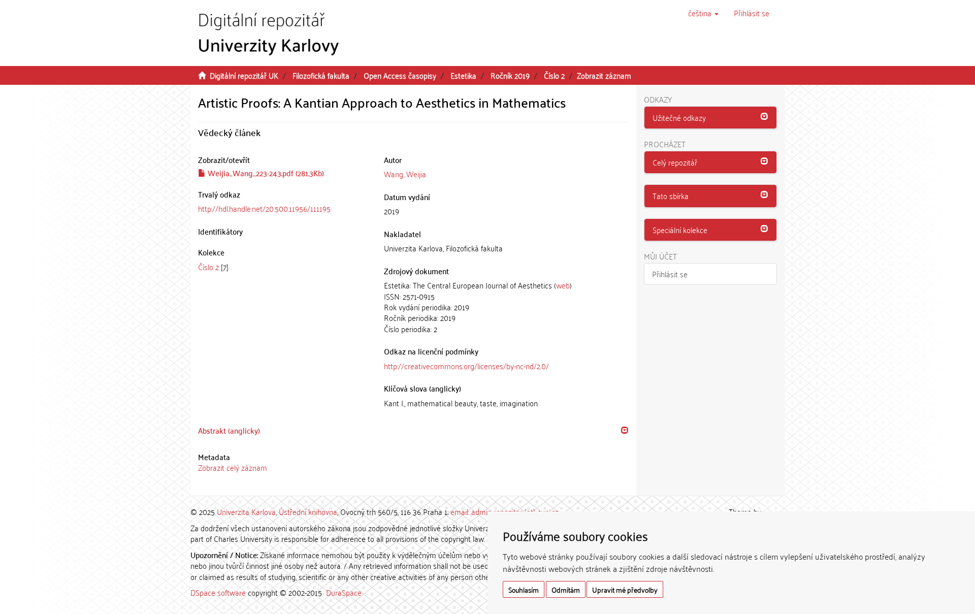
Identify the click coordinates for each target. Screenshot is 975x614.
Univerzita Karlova (246, 511)
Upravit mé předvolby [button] (625, 589)
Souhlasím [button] (523, 589)
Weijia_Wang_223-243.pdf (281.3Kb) (265, 173)
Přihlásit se (670, 274)
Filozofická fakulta (320, 75)
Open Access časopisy (400, 75)
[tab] (413, 430)
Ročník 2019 (510, 75)
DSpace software (218, 592)
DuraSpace (344, 592)
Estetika (463, 75)
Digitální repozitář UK (244, 75)
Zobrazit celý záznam (232, 467)
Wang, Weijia (405, 174)
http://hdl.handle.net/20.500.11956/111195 (264, 208)
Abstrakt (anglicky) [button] (229, 430)
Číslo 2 (554, 75)
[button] (703, 12)
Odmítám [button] (565, 589)
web (563, 285)
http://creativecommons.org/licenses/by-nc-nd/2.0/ (466, 366)
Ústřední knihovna (308, 511)
